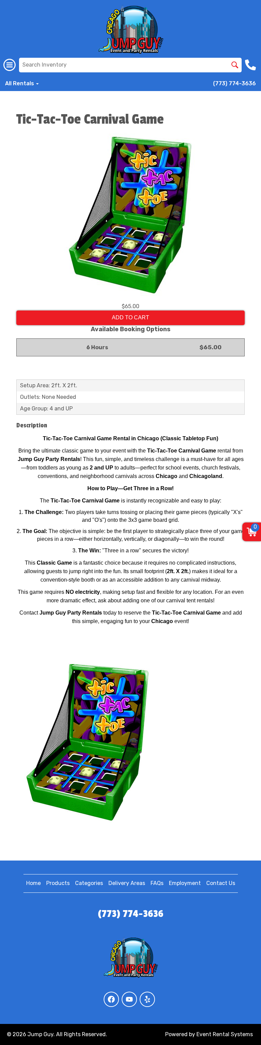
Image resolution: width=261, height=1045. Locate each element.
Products (58, 883)
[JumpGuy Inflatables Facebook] (111, 999)
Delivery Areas (126, 883)
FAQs (157, 883)
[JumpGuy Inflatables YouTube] (129, 999)
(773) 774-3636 (234, 83)
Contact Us (220, 883)
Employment (185, 883)
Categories (89, 883)
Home (33, 883)
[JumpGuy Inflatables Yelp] (147, 999)
